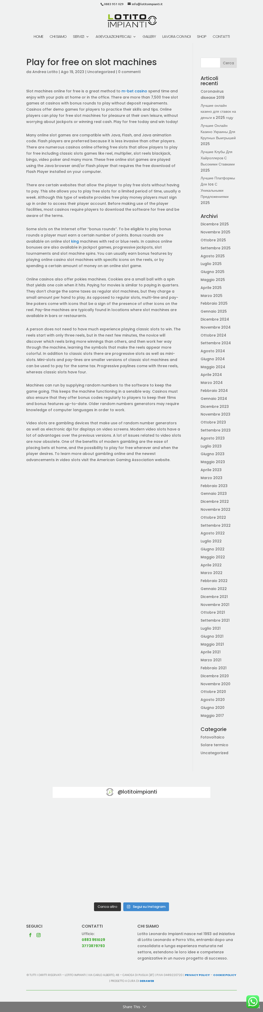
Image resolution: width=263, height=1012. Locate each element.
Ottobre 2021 (213, 612)
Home (38, 37)
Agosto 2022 (213, 533)
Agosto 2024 (213, 351)
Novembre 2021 (215, 604)
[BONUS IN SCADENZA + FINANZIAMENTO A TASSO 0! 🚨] (131, 821)
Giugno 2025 (212, 271)
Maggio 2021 (212, 644)
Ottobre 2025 (213, 240)
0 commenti (129, 71)
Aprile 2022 (211, 565)
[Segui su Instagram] (38, 935)
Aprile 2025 (211, 287)
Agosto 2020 (213, 699)
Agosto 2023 (213, 438)
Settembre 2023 (216, 430)
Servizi (78, 37)
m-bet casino (134, 91)
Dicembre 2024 (215, 319)
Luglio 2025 (211, 263)
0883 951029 (93, 939)
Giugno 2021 (212, 636)
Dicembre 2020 (215, 676)
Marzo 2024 (212, 382)
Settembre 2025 (216, 248)
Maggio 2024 (213, 366)
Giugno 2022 (212, 549)
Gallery (149, 37)
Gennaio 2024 (214, 398)
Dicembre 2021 (214, 596)
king (75, 241)
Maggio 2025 (213, 279)
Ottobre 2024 (213, 335)
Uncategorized (101, 71)
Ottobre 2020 (213, 691)
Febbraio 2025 (214, 303)
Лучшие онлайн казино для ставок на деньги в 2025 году (218, 111)
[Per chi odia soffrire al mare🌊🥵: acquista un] (184, 852)
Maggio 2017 (212, 715)
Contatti (221, 37)
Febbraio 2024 (214, 390)
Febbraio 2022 (214, 580)
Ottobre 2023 (213, 422)
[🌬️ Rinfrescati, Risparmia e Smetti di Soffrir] (78, 883)
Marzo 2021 (211, 660)
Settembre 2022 (216, 525)
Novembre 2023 (215, 414)
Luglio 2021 (211, 628)
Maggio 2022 (213, 557)
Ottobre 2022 (213, 517)
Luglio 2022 (211, 541)
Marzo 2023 (211, 477)
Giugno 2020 (212, 707)
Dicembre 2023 (215, 406)
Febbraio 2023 (214, 485)
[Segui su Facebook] (30, 935)
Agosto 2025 (213, 256)
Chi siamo (58, 37)
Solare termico (214, 744)
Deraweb (147, 981)
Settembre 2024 (216, 343)
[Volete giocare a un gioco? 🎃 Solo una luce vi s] (78, 821)
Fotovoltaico (212, 737)
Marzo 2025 (211, 295)
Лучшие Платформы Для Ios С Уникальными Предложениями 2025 (218, 190)
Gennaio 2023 (214, 493)
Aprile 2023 (211, 469)
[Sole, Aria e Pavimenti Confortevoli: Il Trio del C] (184, 821)
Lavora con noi (176, 37)
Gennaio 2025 (214, 311)
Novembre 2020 (215, 684)
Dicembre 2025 (215, 224)
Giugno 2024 (213, 359)
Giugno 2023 (212, 453)
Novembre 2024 (216, 327)
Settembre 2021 (215, 620)
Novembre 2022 (215, 509)
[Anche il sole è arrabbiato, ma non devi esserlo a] (184, 883)
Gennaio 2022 (214, 588)
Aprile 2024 (211, 374)
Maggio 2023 (213, 461)
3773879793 (93, 945)
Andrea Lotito (45, 71)
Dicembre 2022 (215, 501)
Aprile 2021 (211, 652)
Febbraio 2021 (214, 668)
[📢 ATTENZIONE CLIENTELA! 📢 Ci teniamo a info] (131, 852)
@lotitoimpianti (137, 791)
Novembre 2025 (215, 232)
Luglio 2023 (211, 446)
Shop (201, 37)
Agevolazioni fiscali (113, 37)
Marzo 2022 (211, 572)
